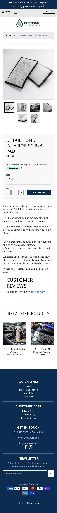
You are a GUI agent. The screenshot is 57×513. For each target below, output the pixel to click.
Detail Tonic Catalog (28, 390)
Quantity (10, 188)
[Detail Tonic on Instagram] (31, 447)
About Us (28, 393)
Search (28, 386)
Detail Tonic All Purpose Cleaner (42, 351)
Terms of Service (28, 418)
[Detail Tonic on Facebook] (25, 447)
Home (8, 36)
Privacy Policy (28, 411)
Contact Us (28, 397)
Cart (50, 12)
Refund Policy (28, 414)
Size (8, 175)
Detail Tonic (33, 503)
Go (51, 473)
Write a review (36, 291)
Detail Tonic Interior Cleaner (14, 351)
